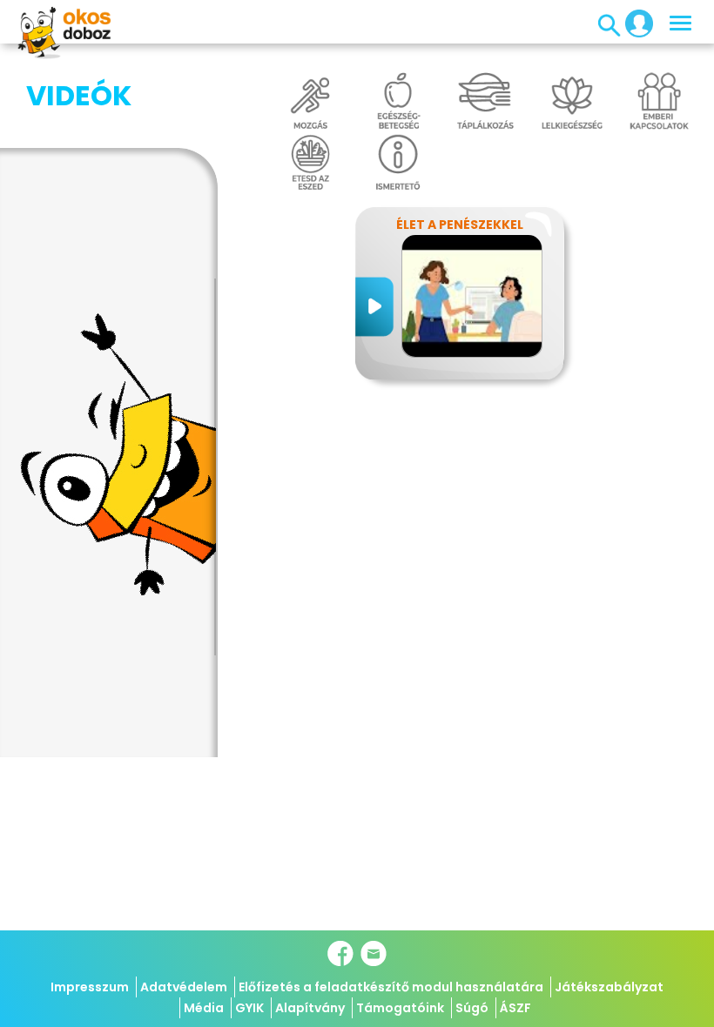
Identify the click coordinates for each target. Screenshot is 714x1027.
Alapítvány (310, 1008)
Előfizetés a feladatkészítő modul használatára (391, 987)
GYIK (249, 1008)
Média (204, 1008)
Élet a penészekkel (459, 224)
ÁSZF (515, 1008)
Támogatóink (400, 1008)
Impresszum (90, 987)
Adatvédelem (183, 987)
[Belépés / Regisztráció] (634, 22)
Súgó (471, 1008)
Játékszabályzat (609, 987)
